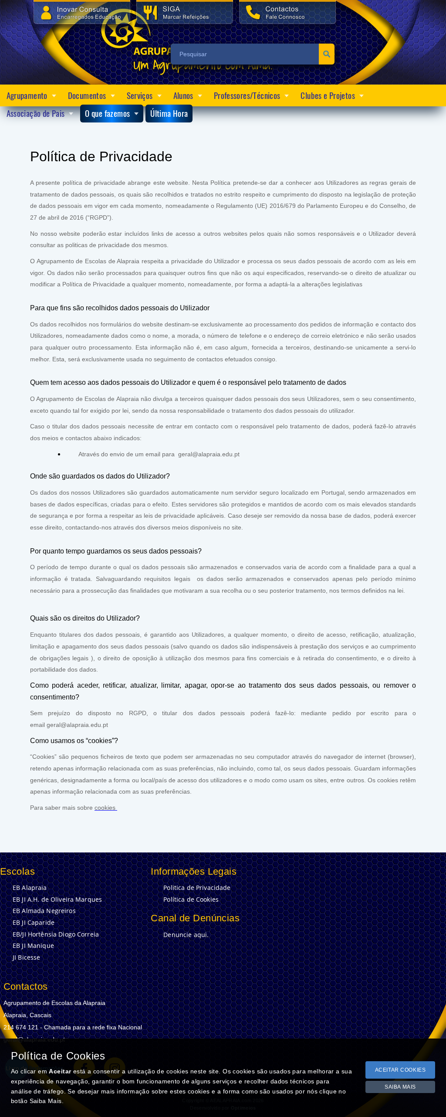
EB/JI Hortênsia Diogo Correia (56, 934)
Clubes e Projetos (328, 95)
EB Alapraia (30, 888)
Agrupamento (27, 95)
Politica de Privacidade (196, 888)
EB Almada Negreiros (44, 911)
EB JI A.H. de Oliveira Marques (57, 899)
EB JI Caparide (33, 923)
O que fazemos (107, 113)
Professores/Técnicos (247, 95)
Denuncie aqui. (186, 935)
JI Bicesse (26, 957)
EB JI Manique (33, 946)
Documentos (87, 95)
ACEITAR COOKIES (400, 1070)
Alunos (183, 95)
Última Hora (169, 113)
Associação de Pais (36, 113)
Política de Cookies (191, 899)
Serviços (140, 95)
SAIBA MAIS (400, 1087)
